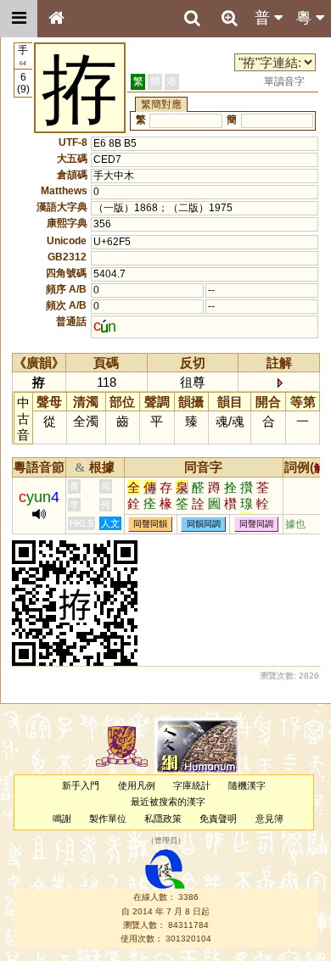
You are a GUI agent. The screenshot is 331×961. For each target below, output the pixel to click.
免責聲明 (218, 818)
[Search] (191, 18)
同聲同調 (256, 524)
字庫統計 (191, 785)
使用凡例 (136, 785)
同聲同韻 (150, 524)
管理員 (165, 840)
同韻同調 (204, 524)
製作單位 (107, 818)
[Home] (56, 18)
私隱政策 (163, 818)
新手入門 (80, 785)
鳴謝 (62, 818)
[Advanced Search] (229, 18)
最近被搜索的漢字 (168, 801)
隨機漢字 (247, 785)
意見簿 (269, 818)
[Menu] (18, 18)
